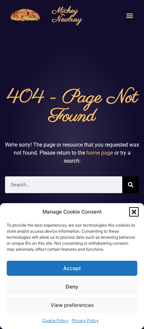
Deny (72, 286)
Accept (72, 268)
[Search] (130, 184)
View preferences (72, 305)
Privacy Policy (85, 320)
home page (99, 153)
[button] (134, 212)
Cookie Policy (55, 320)
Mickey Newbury (67, 15)
